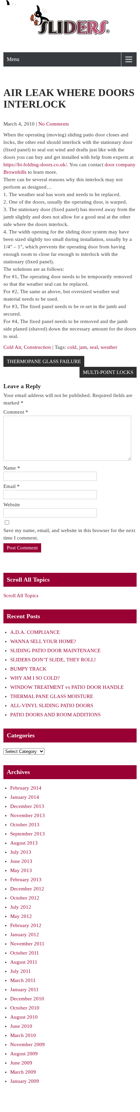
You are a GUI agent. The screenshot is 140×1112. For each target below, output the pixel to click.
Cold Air (12, 347)
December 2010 (27, 998)
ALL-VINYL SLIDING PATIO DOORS (51, 705)
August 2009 (24, 1053)
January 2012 (24, 934)
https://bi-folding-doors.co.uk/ (35, 164)
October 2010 (24, 1008)
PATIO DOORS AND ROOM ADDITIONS (55, 714)
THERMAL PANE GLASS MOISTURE (51, 696)
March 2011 (23, 980)
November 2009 (27, 1044)
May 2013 (21, 870)
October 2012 (24, 898)
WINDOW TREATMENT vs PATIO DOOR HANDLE (67, 687)
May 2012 (21, 916)
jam (83, 347)
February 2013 (25, 879)
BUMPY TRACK (28, 669)
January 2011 (24, 989)
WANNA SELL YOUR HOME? (43, 641)
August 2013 (24, 843)
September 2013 (27, 833)
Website (11, 504)
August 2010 (24, 1017)
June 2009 (21, 1063)
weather (109, 347)
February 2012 (25, 925)
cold (71, 347)
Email (11, 486)
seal (94, 347)
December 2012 (27, 888)
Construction (37, 347)
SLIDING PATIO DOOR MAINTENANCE (55, 650)
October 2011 (24, 953)
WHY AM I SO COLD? (35, 678)
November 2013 (27, 815)
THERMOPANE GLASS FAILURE (44, 361)
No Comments (53, 124)
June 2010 (21, 1026)
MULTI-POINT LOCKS (108, 372)
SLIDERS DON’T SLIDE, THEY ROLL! (53, 659)
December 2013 (27, 806)
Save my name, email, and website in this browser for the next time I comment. (69, 534)
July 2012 (20, 907)
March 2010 (23, 1035)
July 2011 (20, 971)
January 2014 (24, 797)
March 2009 (23, 1072)
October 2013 (24, 824)
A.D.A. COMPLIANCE (35, 632)
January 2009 (24, 1081)
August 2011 (23, 962)
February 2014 (25, 788)
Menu (13, 59)
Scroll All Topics (20, 595)
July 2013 (20, 852)
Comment (15, 412)
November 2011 (27, 943)
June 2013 (21, 861)
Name (11, 468)
